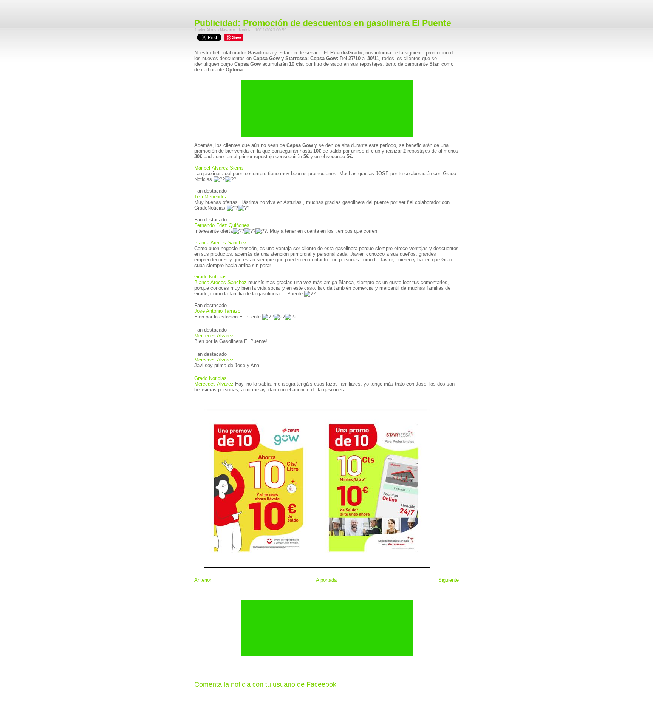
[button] (326, 191)
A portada (326, 580)
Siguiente (448, 580)
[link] (218, 168)
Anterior (202, 580)
